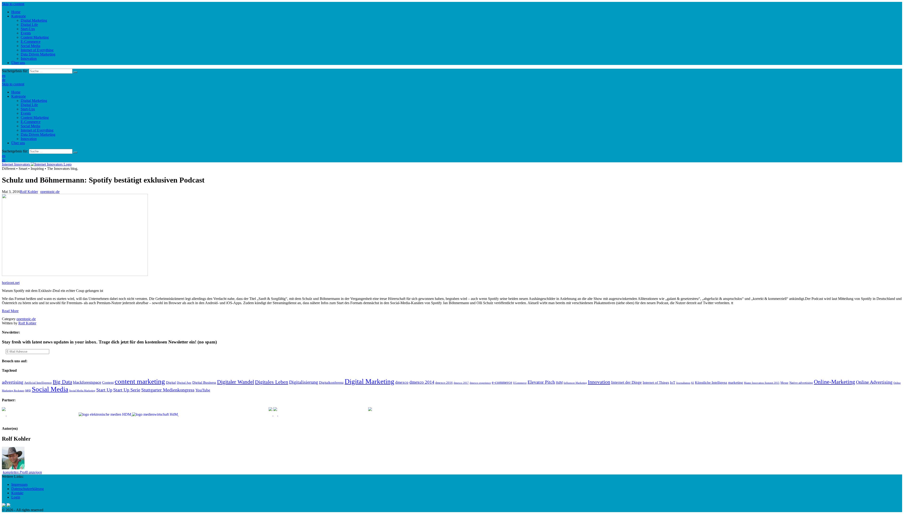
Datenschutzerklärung (27, 489)
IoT (672, 382)
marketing (735, 382)
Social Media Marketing (82, 390)
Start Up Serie (126, 389)
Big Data (62, 382)
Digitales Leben (271, 382)
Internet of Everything (37, 130)
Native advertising (801, 382)
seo (28, 390)
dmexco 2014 (421, 382)
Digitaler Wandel (235, 382)
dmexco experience (480, 383)
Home (15, 92)
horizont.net (11, 283)
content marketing (140, 381)
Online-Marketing (834, 382)
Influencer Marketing (575, 383)
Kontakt (17, 493)
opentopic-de (50, 192)
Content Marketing (35, 118)
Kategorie (18, 96)
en (3, 76)
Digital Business (204, 382)
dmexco (401, 382)
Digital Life (29, 105)
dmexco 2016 (444, 382)
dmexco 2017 (461, 383)
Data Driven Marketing (38, 134)
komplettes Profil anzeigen (22, 472)
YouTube (202, 390)
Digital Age (184, 382)
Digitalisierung (303, 382)
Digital (171, 382)
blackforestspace (87, 382)
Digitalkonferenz (331, 382)
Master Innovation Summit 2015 (761, 383)
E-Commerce (30, 122)
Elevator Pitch (541, 382)
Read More (10, 311)
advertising (12, 382)
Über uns (18, 143)
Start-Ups (28, 109)
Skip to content (13, 4)
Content (108, 382)
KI (692, 383)
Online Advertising (874, 382)
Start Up (104, 389)
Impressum (19, 484)
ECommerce (520, 383)
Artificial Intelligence (38, 382)
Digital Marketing (34, 101)
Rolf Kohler (29, 192)
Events (26, 113)
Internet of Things (656, 382)
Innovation (29, 139)
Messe (784, 382)
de (3, 80)
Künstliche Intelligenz (711, 382)
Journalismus (683, 383)
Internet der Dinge (626, 382)
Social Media (30, 126)
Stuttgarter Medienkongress (167, 389)
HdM (559, 382)
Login (15, 497)
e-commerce (502, 382)
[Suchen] (75, 72)
